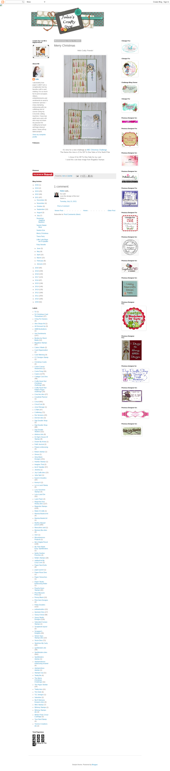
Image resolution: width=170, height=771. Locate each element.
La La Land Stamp (41, 485)
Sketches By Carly (41, 643)
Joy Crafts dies (40, 472)
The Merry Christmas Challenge (38, 680)
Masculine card (40, 527)
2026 (37, 185)
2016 (37, 280)
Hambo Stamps (40, 462)
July (38, 216)
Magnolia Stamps (41, 506)
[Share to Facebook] (89, 176)
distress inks (39, 434)
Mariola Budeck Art (41, 514)
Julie (37, 79)
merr (36, 535)
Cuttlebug (38, 412)
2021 (37, 197)
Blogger (94, 765)
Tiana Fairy (41, 236)
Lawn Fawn (39, 499)
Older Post (111, 211)
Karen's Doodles (40, 478)
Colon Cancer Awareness (40, 367)
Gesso (37, 454)
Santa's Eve (41, 230)
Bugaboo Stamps (41, 343)
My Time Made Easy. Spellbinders (41, 548)
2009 (37, 302)
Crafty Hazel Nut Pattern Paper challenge (40, 390)
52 (35, 312)
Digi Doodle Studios (39, 431)
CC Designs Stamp (41, 357)
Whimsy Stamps (40, 707)
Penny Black (39, 597)
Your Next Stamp (41, 719)
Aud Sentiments (40, 333)
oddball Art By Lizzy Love (39, 561)
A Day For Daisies (41, 319)
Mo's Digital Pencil (41, 542)
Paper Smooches (41, 577)
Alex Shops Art (40, 324)
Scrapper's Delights (38, 632)
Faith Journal (39, 444)
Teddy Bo (38, 675)
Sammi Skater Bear (42, 226)
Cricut (37, 402)
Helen (62, 191)
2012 (37, 293)
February (40, 261)
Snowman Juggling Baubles (41, 220)
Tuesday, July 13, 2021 (68, 201)
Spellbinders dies (41, 652)
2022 (37, 194)
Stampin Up (39, 673)
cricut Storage (39, 407)
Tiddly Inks (38, 689)
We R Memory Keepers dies (40, 701)
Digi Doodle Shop (41, 421)
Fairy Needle (41, 245)
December (41, 200)
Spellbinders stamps (39, 658)
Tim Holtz (38, 692)
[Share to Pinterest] (91, 176)
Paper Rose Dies (41, 572)
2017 (37, 277)
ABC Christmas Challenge (97, 150)
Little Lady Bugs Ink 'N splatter (42, 240)
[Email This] (81, 176)
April (39, 255)
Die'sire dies (39, 418)
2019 (37, 271)
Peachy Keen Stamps (39, 589)
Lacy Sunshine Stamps (40, 491)
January (40, 264)
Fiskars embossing (41, 447)
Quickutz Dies (39, 612)
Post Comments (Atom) (72, 214)
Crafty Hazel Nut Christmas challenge (40, 383)
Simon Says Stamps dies (39, 637)
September (41, 209)
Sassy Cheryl (39, 615)
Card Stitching (40, 355)
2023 (37, 191)
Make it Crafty (39, 511)
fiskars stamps (40, 452)
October (40, 206)
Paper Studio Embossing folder (41, 583)
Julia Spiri (38, 475)
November (41, 203)
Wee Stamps (39, 705)
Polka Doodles (40, 605)
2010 (37, 299)
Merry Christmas (42, 233)
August (39, 212)
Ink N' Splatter (39, 467)
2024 (37, 188)
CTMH (37, 410)
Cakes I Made (39, 347)
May (38, 251)
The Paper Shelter (41, 685)
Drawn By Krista (40, 442)
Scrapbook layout (41, 627)
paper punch (39, 570)
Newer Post (59, 211)
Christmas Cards (41, 362)
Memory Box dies (41, 530)
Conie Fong (39, 371)
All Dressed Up (40, 326)
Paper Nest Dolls (41, 565)
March (39, 258)
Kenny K (38, 482)
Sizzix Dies (38, 640)
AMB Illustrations (41, 329)
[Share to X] (86, 176)
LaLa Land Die (40, 494)
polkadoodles (39, 609)
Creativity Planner (41, 397)
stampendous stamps (39, 669)
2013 (37, 289)
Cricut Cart (38, 404)
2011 (37, 296)
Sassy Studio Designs (39, 618)
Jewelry (37, 470)
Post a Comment (63, 206)
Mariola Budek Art (41, 518)
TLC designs (39, 695)
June (39, 248)
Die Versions (39, 415)
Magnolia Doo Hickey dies (40, 503)
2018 (37, 274)
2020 (37, 268)
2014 (37, 286)
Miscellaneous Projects (40, 538)
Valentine (38, 697)
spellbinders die (40, 648)
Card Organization (41, 350)
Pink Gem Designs (41, 600)
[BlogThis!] (84, 176)
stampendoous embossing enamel (41, 662)
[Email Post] (77, 176)
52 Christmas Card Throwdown (41, 315)
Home (85, 211)
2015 (37, 283)
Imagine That (39, 464)
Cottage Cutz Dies (41, 377)
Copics (37, 374)
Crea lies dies (39, 394)
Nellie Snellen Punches (40, 554)
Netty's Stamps (40, 558)
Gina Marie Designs (38, 458)
